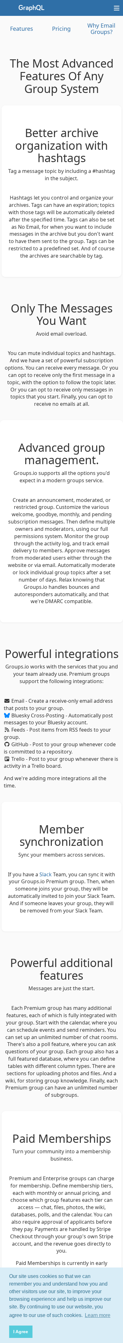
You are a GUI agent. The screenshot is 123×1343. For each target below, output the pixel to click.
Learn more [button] (97, 1315)
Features (21, 28)
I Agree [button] (20, 1331)
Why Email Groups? (101, 29)
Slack (45, 874)
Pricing (61, 28)
